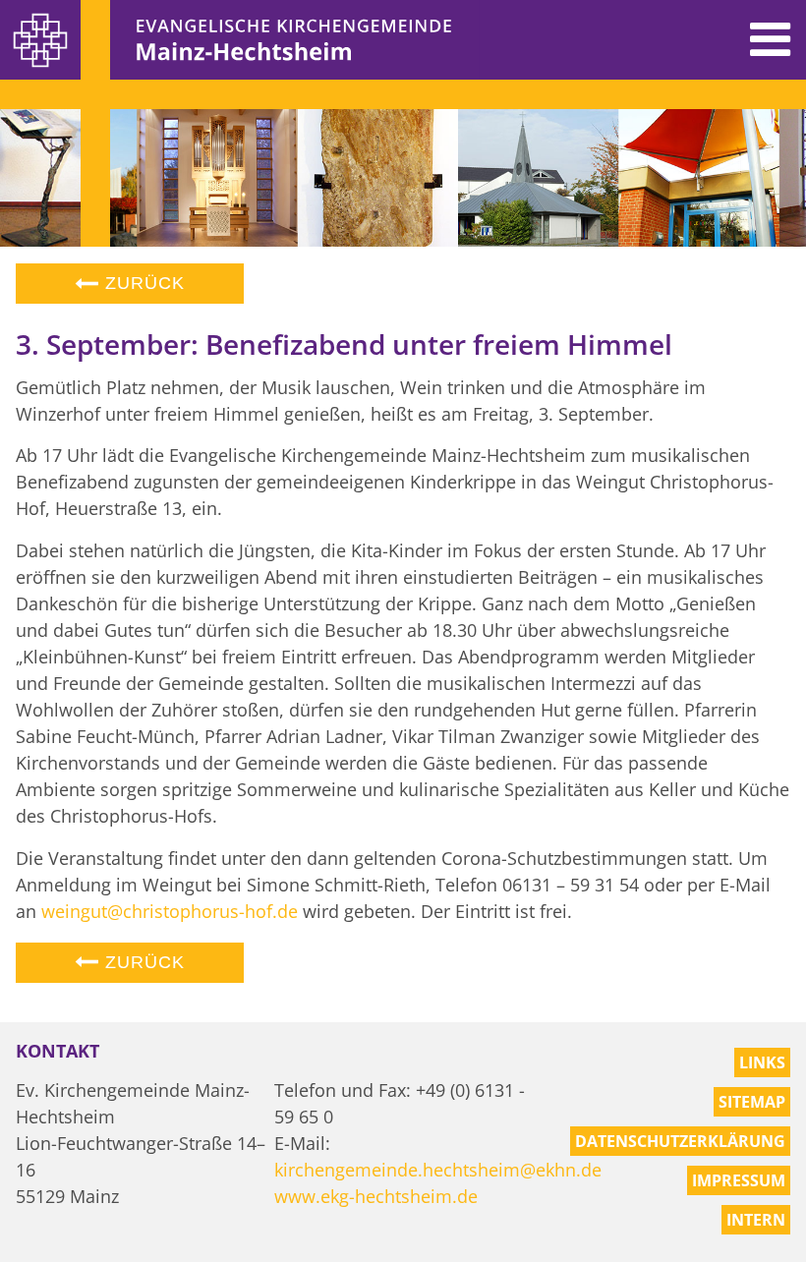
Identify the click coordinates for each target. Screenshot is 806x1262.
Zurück (142, 283)
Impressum (738, 1180)
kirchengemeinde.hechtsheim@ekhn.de (438, 1169)
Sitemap (752, 1102)
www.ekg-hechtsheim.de (376, 1196)
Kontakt (57, 1050)
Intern (755, 1220)
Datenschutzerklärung (680, 1141)
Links (762, 1062)
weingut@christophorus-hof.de (169, 911)
